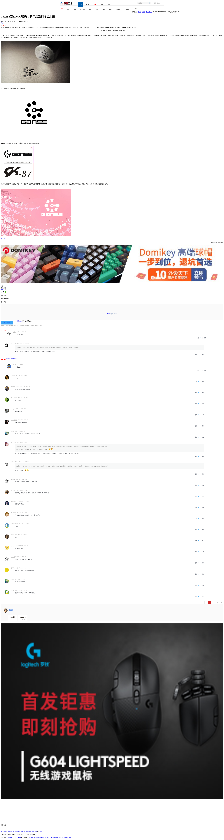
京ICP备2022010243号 (14, 837)
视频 (90, 9)
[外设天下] (66, 5)
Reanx (12, 431)
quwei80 (13, 375)
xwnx (12, 579)
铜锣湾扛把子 (15, 386)
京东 (94, 4)
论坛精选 (118, 9)
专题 (104, 9)
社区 (87, 4)
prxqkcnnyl (14, 545)
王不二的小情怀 (15, 568)
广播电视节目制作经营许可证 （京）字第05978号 (43, 837)
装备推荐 (82, 9)
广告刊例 (22, 831)
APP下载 (127, 9)
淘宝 (102, 4)
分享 (2, 23)
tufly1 (14, 332)
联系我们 (16, 831)
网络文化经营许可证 (65, 837)
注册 (158, 3)
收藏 (2, 290)
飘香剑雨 (13, 442)
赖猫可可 (13, 512)
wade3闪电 (14, 420)
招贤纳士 (41, 831)
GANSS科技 (14, 343)
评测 (75, 9)
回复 (205, 338)
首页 (139, 12)
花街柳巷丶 (14, 501)
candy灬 (13, 409)
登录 (155, 3)
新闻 (68, 9)
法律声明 (34, 831)
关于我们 (3, 831)
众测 (109, 4)
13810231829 (14, 479)
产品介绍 (10, 831)
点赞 (198, 338)
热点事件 (149, 12)
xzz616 (13, 557)
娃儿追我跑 (14, 397)
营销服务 (28, 831)
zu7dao (15, 364)
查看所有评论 (11, 358)
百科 (97, 9)
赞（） (3, 238)
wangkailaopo (14, 523)
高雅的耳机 (14, 534)
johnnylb (13, 590)
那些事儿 (13, 490)
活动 (110, 9)
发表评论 (7, 322)
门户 (80, 4)
